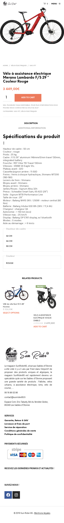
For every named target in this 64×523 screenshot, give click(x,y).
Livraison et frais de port (17, 424)
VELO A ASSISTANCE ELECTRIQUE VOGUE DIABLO (42, 318)
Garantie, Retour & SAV (16, 420)
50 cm (9, 246)
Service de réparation (15, 427)
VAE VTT (33, 65)
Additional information (32, 128)
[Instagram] (16, 495)
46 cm (9, 241)
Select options (11, 313)
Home (5, 65)
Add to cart (28, 98)
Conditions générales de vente (20, 431)
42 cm (9, 236)
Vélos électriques (19, 65)
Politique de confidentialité (18, 434)
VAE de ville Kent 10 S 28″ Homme (13, 305)
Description (31, 123)
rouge (9, 263)
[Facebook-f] (8, 495)
